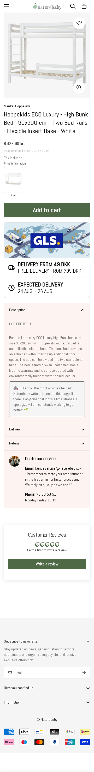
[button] (84, 6)
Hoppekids (23, 106)
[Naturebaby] (47, 6)
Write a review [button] (47, 564)
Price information (15, 163)
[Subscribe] (84, 673)
